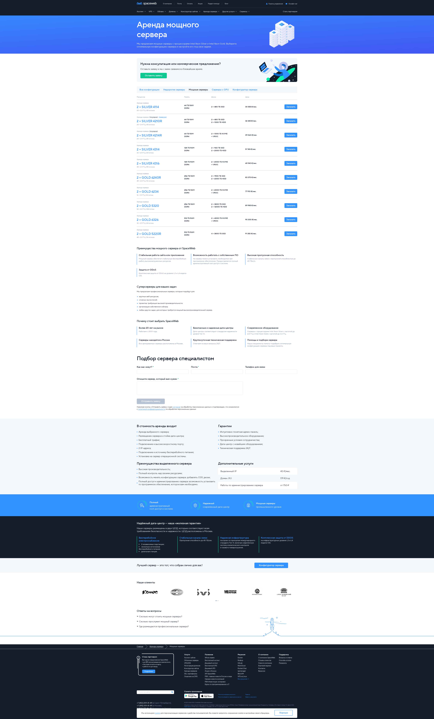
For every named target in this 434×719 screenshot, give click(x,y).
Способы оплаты (285, 660)
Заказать (290, 106)
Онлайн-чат (293, 4)
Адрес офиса (187, 706)
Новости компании (265, 663)
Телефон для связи (255, 367)
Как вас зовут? (144, 367)
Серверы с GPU (220, 89)
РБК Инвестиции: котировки (215, 682)
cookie (157, 713)
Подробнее (148, 671)
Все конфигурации (149, 89)
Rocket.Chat (242, 668)
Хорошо (283, 712)
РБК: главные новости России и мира (218, 676)
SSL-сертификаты (190, 674)
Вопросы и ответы (285, 658)
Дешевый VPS (210, 668)
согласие (176, 407)
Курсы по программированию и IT (217, 684)
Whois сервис (210, 658)
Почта (194, 367)
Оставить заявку (153, 75)
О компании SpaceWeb (266, 658)
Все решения (243, 679)
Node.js (240, 660)
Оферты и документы (251, 697)
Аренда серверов (190, 671)
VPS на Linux (242, 676)
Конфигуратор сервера (245, 89)
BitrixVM (241, 674)
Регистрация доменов (192, 666)
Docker (240, 658)
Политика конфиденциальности (226, 694)
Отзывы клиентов (264, 660)
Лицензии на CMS (190, 676)
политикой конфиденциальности (151, 409)
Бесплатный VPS (211, 666)
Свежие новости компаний (214, 679)
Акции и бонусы (210, 671)
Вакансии (261, 671)
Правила (247, 694)
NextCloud (241, 666)
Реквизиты (283, 663)
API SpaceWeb (210, 674)
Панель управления (275, 4)
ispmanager (242, 671)
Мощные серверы (198, 89)
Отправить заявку (150, 401)
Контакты (261, 668)
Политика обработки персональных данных (230, 697)
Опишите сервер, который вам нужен (157, 379)
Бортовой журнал (264, 666)
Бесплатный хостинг (212, 660)
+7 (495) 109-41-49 (144, 706)
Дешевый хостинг (211, 663)
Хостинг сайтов (189, 658)
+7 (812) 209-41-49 (144, 703)
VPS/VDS (187, 663)
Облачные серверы (191, 660)
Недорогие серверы (174, 89)
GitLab (240, 663)
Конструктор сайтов (191, 668)
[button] (216, 600)
